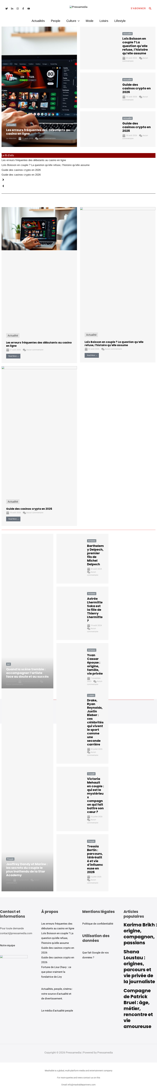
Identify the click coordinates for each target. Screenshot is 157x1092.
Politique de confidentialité (97, 923)
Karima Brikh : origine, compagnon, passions (140, 933)
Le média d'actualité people (57, 1010)
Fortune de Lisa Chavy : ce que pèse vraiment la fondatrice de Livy (56, 972)
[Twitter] (6, 8)
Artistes (91, 541)
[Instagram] (17, 8)
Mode (89, 21)
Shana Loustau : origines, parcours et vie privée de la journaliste (139, 966)
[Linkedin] (12, 8)
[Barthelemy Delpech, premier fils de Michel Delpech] (69, 559)
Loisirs (104, 21)
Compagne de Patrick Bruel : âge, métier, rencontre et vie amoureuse (138, 1008)
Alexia (8, 880)
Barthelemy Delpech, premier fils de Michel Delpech (95, 555)
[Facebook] (23, 8)
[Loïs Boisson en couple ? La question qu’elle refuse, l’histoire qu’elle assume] (99, 48)
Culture (71, 21)
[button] (138, 8)
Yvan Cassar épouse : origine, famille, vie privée (95, 664)
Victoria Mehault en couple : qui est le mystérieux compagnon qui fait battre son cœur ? (95, 795)
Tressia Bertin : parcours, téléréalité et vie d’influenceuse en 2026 (95, 859)
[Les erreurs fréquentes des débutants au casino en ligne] (39, 87)
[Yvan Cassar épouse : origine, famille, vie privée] (69, 668)
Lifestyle (120, 21)
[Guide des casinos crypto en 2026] (99, 90)
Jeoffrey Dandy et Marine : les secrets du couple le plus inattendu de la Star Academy (26, 869)
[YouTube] (28, 8)
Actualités (38, 21)
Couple (91, 774)
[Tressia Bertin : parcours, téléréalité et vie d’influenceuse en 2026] (69, 862)
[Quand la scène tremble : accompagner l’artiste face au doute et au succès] (27, 613)
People (55, 21)
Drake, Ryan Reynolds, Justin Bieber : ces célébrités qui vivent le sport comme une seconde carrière (95, 722)
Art (8, 664)
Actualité (11, 125)
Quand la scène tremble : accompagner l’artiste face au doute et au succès (27, 673)
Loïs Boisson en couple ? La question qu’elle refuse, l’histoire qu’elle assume (135, 45)
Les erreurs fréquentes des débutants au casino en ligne (38, 132)
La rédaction (11, 138)
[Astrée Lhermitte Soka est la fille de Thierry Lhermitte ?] (69, 613)
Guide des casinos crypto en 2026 (136, 88)
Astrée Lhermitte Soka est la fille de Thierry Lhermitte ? (95, 610)
